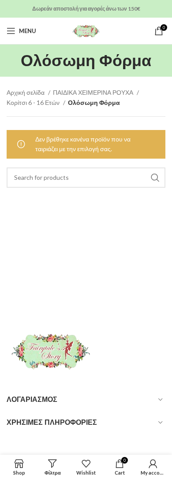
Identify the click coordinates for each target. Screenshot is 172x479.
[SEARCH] (155, 177)
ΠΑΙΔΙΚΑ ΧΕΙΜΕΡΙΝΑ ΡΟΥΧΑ (94, 92)
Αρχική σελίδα (26, 92)
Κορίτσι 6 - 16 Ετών (34, 102)
